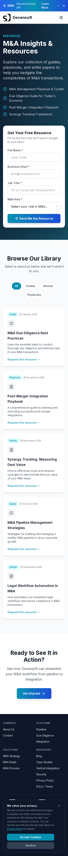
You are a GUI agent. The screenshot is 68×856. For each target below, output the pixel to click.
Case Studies (44, 762)
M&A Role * (15, 199)
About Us (8, 729)
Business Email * (19, 166)
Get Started (31, 693)
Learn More (45, 5)
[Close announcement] (63, 5)
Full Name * (15, 150)
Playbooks (34, 294)
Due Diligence (45, 735)
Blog (39, 756)
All (16, 286)
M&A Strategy (11, 756)
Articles (48, 286)
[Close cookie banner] (59, 806)
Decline (31, 845)
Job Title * (15, 183)
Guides (30, 286)
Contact (8, 735)
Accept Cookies (30, 837)
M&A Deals (9, 762)
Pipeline (41, 729)
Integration (42, 741)
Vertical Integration (48, 768)
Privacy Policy (45, 780)
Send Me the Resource (36, 218)
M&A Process (11, 768)
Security (41, 774)
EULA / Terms (44, 786)
